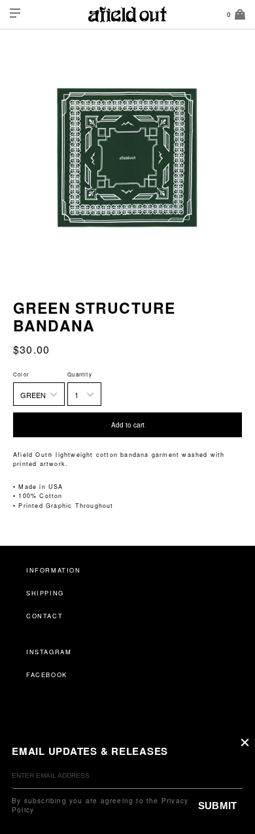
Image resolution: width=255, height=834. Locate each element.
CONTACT (44, 615)
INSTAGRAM (48, 651)
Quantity (79, 374)
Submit (217, 805)
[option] (127, 158)
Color (21, 374)
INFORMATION (53, 570)
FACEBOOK (46, 674)
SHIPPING (45, 592)
